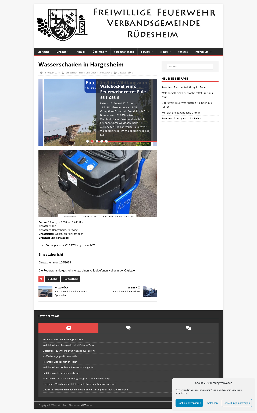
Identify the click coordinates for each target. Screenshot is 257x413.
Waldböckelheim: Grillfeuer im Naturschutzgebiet (68, 367)
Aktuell (81, 51)
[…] (102, 134)
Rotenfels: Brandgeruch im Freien (181, 118)
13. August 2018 (51, 72)
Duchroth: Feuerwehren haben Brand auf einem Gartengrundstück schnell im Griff (85, 389)
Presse (164, 51)
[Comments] (189, 328)
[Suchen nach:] (190, 67)
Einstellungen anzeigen (237, 402)
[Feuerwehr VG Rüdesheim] (128, 46)
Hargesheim (71, 278)
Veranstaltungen (124, 51)
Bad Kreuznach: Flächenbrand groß (61, 373)
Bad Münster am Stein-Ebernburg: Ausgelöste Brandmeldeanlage (76, 378)
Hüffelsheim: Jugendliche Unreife (181, 112)
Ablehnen (212, 402)
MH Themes (86, 405)
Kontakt (183, 51)
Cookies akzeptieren (189, 402)
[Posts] (68, 328)
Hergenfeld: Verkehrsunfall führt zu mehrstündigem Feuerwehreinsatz (79, 384)
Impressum (202, 51)
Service (145, 51)
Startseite (43, 51)
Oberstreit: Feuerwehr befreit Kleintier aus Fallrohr (69, 350)
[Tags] (128, 328)
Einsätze (61, 51)
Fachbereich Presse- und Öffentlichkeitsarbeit (88, 72)
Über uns (98, 51)
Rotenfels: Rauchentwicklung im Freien (184, 87)
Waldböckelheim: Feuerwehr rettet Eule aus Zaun (68, 345)
